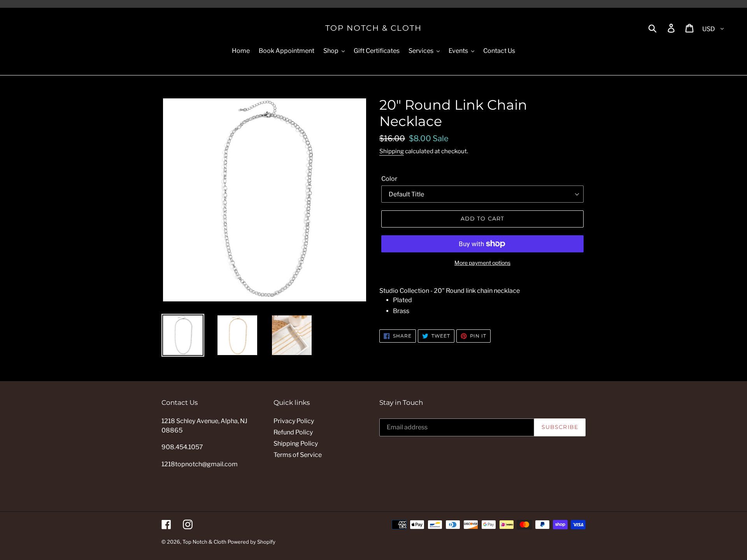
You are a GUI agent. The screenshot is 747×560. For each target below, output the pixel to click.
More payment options (482, 262)
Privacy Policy (294, 421)
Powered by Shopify (251, 542)
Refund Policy (293, 432)
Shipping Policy (296, 443)
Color (389, 178)
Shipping (391, 151)
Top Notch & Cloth (373, 28)
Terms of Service (298, 454)
